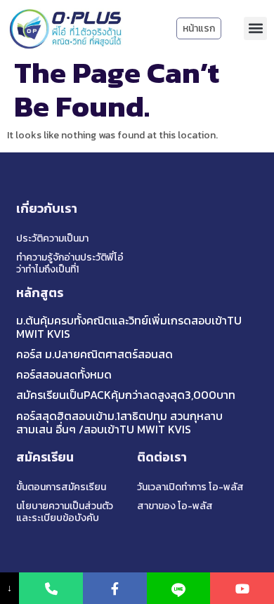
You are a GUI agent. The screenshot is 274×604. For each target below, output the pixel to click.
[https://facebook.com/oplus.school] (115, 588)
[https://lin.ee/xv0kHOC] (179, 588)
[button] (255, 28)
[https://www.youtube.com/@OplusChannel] (242, 588)
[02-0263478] (51, 588)
